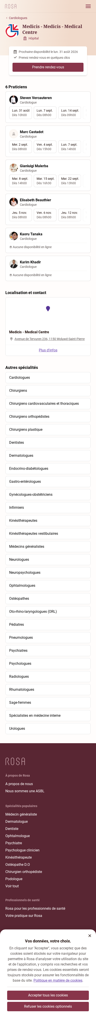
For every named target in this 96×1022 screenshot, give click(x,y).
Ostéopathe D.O (17, 864)
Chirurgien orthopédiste (23, 872)
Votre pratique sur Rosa (23, 916)
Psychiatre (13, 843)
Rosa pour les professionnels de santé (35, 908)
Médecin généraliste (21, 814)
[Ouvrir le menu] (88, 6)
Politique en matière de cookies (57, 980)
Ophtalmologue (17, 836)
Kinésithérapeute (18, 857)
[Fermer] (89, 935)
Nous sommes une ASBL (24, 791)
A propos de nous (19, 784)
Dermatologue (16, 821)
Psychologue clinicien (22, 850)
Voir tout (12, 886)
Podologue (13, 879)
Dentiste (11, 829)
